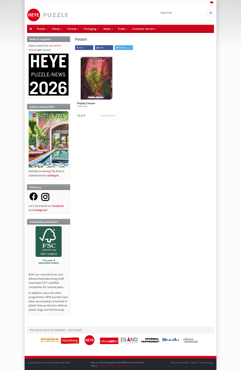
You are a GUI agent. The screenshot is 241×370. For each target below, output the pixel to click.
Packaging (90, 29)
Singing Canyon (86, 104)
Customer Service (143, 29)
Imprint (194, 362)
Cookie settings (206, 362)
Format (72, 29)
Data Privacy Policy (179, 362)
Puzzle (41, 29)
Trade (122, 29)
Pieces (56, 29)
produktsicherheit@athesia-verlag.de (115, 365)
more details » (108, 115)
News (107, 29)
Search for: (166, 12)
